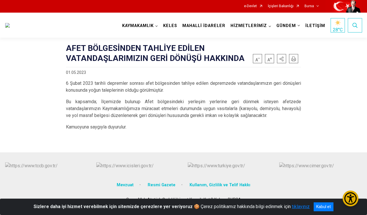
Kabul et (323, 206)
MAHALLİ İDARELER (203, 25)
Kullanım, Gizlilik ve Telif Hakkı (220, 185)
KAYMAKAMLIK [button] (138, 25)
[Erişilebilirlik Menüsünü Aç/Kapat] (350, 198)
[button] (281, 58)
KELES (170, 25)
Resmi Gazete (161, 185)
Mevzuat (125, 185)
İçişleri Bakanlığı (281, 6)
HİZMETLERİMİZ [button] (249, 25)
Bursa (309, 6)
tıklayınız (301, 206)
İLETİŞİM (315, 25)
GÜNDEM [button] (286, 25)
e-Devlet (250, 6)
